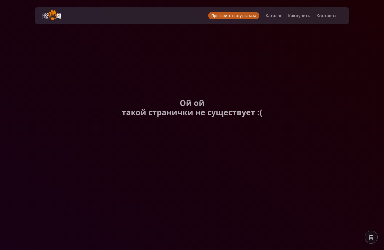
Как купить (299, 16)
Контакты (326, 16)
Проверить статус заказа (233, 15)
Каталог (274, 16)
